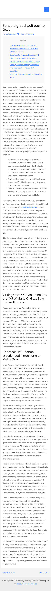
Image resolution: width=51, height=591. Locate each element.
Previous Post (8, 572)
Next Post (44, 572)
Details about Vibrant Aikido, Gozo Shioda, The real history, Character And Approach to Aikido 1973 (25, 64)
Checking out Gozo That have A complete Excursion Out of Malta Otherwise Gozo (24, 48)
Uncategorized (10, 34)
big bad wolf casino (30, 207)
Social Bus (14, 71)
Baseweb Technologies (27, 584)
